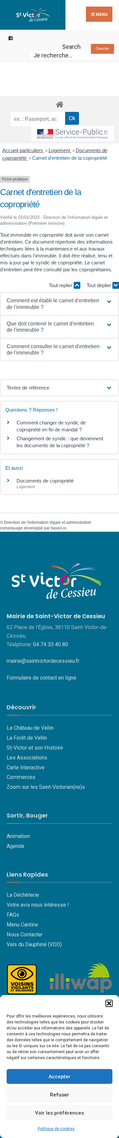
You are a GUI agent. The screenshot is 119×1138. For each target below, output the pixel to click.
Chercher (102, 48)
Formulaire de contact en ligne (41, 678)
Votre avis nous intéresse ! (38, 905)
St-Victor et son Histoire (35, 748)
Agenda (15, 846)
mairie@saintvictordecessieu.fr (43, 661)
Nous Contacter (25, 934)
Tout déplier (99, 285)
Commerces (21, 777)
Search (71, 46)
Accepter (59, 1077)
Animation (18, 836)
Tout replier (61, 285)
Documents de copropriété (45, 481)
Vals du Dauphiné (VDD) (34, 944)
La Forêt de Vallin (27, 738)
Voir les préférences (59, 1113)
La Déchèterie (23, 895)
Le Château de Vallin (30, 728)
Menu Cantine (22, 924)
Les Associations (27, 757)
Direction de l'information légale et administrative (47, 522)
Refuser (59, 1095)
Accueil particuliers (23, 150)
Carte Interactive (26, 767)
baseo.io (58, 528)
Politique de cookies (56, 1128)
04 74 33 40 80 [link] (50, 644)
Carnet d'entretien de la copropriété (69, 158)
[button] (109, 1003)
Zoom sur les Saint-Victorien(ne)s (46, 787)
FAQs (13, 915)
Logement (60, 150)
